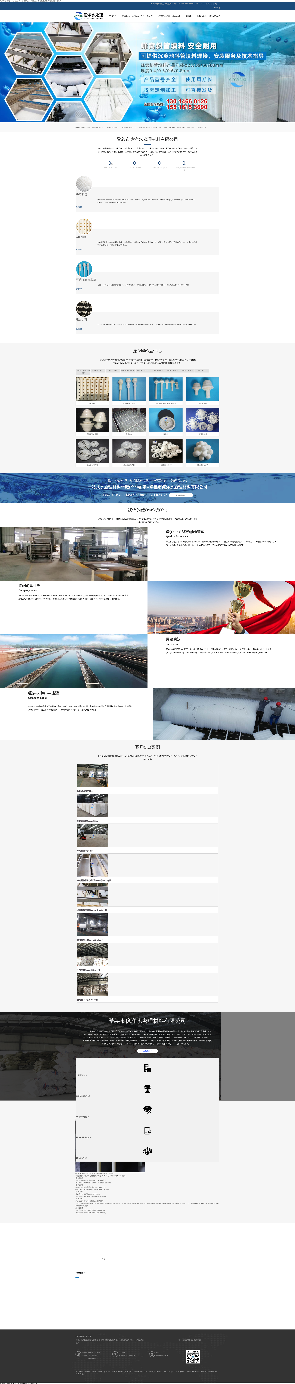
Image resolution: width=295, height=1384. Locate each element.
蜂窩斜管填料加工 (85, 791)
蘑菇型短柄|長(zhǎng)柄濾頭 (166, 403)
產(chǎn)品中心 (138, 16)
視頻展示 (189, 16)
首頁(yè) (112, 16)
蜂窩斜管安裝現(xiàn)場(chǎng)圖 (92, 910)
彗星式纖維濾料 (112, 127)
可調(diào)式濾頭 (143, 127)
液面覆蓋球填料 (127, 127)
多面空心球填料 (187, 370)
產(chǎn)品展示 (205, 4)
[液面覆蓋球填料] (129, 450)
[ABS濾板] (92, 389)
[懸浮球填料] (203, 420)
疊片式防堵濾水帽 (127, 370)
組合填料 (81, 319)
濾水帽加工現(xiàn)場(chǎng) (90, 940)
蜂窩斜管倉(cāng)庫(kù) (87, 821)
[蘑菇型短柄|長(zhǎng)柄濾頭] (166, 389)
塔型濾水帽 (203, 403)
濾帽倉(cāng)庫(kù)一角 (87, 1000)
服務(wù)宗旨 (202, 16)
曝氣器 (200, 127)
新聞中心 (151, 16)
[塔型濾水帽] (203, 389)
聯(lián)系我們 (214, 16)
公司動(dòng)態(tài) (164, 18)
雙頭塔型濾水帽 (97, 127)
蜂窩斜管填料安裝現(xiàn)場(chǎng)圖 (94, 880)
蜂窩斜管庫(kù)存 (85, 850)
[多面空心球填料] (92, 450)
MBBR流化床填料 (98, 370)
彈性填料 (181, 127)
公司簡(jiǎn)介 (125, 16)
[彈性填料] (129, 420)
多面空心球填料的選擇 (83, 372)
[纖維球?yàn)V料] (203, 450)
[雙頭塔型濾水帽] (92, 420)
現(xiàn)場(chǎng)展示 (176, 18)
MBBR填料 (156, 127)
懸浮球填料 (202, 370)
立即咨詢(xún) (181, 495)
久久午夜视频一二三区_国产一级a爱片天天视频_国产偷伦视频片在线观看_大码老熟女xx (31, 1)
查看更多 (79, 207)
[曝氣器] (166, 420)
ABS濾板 (191, 127)
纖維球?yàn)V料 (169, 127)
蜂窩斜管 (81, 194)
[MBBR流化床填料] (166, 450)
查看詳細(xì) (147, 1051)
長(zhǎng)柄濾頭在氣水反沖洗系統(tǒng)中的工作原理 (94, 1173)
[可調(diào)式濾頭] (129, 389)
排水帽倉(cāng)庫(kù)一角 (88, 970)
